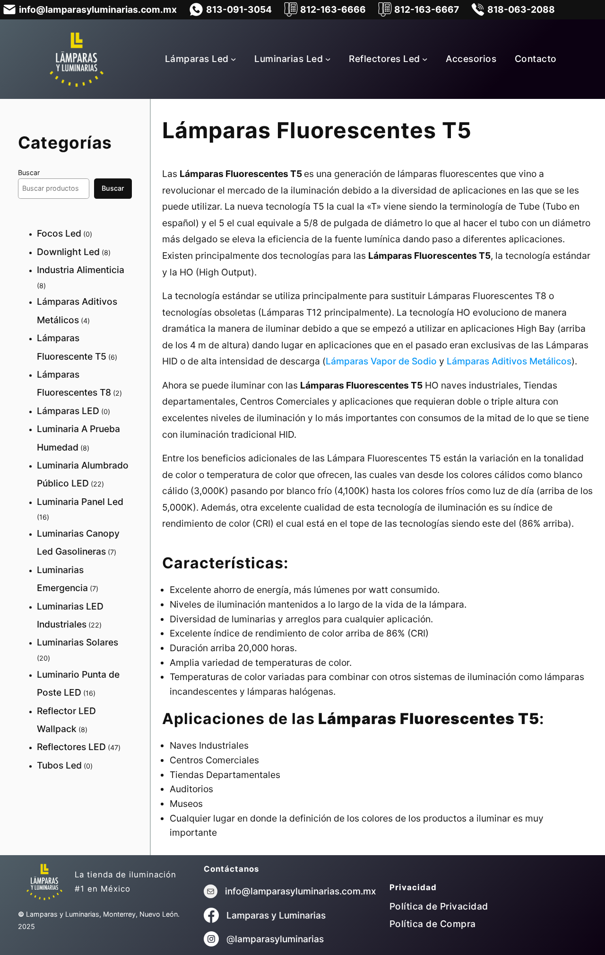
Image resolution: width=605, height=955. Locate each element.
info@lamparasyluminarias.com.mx (300, 891)
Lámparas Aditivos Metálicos (507, 361)
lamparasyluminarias (279, 939)
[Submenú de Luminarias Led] (328, 59)
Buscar (29, 172)
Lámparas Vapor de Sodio (381, 361)
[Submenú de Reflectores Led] (425, 59)
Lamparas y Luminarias (276, 915)
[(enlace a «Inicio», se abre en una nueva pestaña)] (44, 882)
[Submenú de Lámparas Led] (233, 59)
